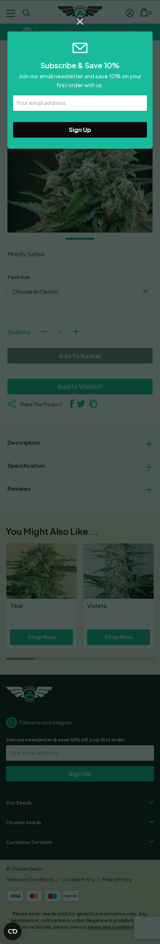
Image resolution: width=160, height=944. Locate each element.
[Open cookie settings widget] (13, 931)
